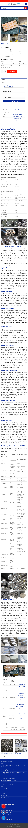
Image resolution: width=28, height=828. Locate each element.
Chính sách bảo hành (7, 817)
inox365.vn (22, 702)
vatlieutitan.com (21, 695)
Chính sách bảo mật (7, 808)
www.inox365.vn (16, 123)
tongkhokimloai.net (17, 118)
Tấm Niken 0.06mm (19, 753)
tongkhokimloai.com (17, 116)
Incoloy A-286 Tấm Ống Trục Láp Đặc (7, 754)
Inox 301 (5, 799)
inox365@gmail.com (17, 114)
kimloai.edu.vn (22, 693)
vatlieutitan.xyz (22, 688)
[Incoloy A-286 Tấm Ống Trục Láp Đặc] (7, 745)
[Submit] (25, 8)
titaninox (22, 697)
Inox (10, 824)
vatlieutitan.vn (22, 699)
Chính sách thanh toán (8, 810)
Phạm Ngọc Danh (16, 109)
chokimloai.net (22, 715)
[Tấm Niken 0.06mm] (21, 745)
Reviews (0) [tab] (3, 82)
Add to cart (12, 71)
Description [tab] (4, 79)
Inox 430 (5, 795)
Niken (16, 12)
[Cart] (26, 4)
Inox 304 (5, 788)
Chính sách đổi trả (7, 814)
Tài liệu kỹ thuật (15, 824)
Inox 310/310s (6, 797)
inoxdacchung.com (21, 704)
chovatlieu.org (22, 708)
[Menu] (2, 4)
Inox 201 (5, 793)
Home (11, 12)
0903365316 (15, 112)
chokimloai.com (21, 718)
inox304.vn (22, 691)
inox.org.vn (22, 710)
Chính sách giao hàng (7, 812)
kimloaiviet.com (21, 686)
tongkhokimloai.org (17, 120)
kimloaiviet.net (22, 684)
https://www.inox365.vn (12, 780)
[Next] (27, 749)
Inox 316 (5, 791)
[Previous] (1, 749)
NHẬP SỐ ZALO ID (7, 91)
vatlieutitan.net (22, 713)
